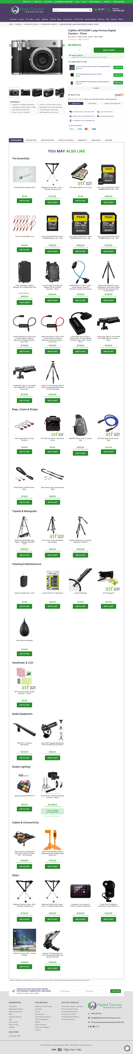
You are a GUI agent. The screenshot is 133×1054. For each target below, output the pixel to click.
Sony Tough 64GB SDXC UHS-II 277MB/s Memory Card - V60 (52, 237)
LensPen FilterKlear (80, 593)
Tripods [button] (53, 19)
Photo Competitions (41, 1019)
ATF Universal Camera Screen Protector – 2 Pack (24, 692)
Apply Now (75, 103)
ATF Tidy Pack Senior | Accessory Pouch (89, 74)
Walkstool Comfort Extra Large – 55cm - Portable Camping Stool (52, 905)
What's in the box (65, 140)
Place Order (24, 302)
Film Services (39, 1014)
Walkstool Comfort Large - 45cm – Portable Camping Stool (24, 905)
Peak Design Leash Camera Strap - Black (52, 488)
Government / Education (63, 1)
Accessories (16, 140)
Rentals (37, 1022)
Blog (84, 1)
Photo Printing (95, 1)
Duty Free (47, 1)
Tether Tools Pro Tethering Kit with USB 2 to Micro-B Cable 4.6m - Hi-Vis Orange (24, 853)
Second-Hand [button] (90, 19)
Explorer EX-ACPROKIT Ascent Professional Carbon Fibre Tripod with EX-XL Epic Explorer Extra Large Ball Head (108, 288)
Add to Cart (109, 50)
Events (37, 1011)
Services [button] (100, 19)
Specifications (47, 140)
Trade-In (107, 1)
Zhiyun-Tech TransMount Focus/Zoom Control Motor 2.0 (108, 905)
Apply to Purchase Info (112, 103)
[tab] (16, 140)
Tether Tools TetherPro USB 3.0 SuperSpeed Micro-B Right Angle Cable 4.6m (52, 853)
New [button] (107, 19)
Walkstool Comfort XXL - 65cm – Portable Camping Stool (52, 188)
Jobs (10, 1019)
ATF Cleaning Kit (108, 593)
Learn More (92, 103)
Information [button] (15, 1003)
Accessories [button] (67, 19)
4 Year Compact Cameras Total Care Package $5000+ (93, 66)
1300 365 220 (118, 11)
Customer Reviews (15, 1017)
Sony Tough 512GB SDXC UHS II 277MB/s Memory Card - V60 (108, 237)
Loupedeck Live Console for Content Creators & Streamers (80, 905)
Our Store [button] (14, 1032)
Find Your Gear (119, 1)
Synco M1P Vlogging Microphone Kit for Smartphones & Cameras (52, 744)
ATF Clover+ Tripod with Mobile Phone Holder (52, 541)
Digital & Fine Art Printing (43, 1006)
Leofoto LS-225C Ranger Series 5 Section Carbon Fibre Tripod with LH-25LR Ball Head (52, 387)
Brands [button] (114, 19)
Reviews (108, 140)
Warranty (82, 140)
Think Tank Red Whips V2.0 (24, 236)
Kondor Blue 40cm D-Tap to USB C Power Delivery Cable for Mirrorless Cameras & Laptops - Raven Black (24, 339)
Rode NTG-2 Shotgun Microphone (24, 744)
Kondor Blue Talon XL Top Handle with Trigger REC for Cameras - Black (108, 338)
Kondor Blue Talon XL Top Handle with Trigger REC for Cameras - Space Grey (24, 387)
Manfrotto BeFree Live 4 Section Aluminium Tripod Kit (80, 541)
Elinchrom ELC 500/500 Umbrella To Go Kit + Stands (52, 796)
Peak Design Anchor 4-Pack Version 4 (24, 439)
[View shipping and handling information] (82, 55)
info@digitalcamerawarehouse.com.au (106, 1018)
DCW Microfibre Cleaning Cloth (24, 187)
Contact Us (27, 1)
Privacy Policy (13, 1024)
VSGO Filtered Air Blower (24, 640)
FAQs (77, 1)
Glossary (12, 1027)
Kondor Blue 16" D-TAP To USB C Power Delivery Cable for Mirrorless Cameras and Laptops (80, 287)
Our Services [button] (41, 1003)
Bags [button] (59, 19)
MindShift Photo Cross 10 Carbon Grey (80, 439)
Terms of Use (13, 1022)
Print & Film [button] (78, 19)
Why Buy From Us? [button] (70, 1003)
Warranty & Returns (15, 1011)
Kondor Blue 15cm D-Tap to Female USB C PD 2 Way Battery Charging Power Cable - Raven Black (80, 339)
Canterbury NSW (14, 1036)
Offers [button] (120, 19)
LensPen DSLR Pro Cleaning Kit (52, 593)
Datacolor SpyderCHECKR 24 (24, 796)
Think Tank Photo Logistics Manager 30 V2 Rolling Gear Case (24, 286)
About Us (37, 1)
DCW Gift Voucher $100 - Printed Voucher (24, 954)
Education (96, 140)
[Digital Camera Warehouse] (27, 10)
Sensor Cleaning (40, 1024)
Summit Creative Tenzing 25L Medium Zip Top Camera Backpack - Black (52, 287)
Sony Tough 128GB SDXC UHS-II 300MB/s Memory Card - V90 (108, 188)
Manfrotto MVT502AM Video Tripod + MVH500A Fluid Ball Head (24, 542)
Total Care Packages (42, 1027)
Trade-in (38, 1030)
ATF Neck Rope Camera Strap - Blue (108, 439)
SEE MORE (96, 88)
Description (31, 140)
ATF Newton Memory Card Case (80, 187)
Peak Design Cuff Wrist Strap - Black (24, 488)
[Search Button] (90, 10)
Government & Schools (42, 1017)
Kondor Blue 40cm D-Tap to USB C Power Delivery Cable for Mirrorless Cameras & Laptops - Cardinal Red (52, 339)
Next (63, 57)
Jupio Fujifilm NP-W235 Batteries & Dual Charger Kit (92, 81)
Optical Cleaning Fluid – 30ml (24, 593)
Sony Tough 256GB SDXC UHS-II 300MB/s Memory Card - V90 (80, 237)
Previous (11, 57)
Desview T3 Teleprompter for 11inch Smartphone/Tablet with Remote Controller (52, 955)
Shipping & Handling (16, 1009)
